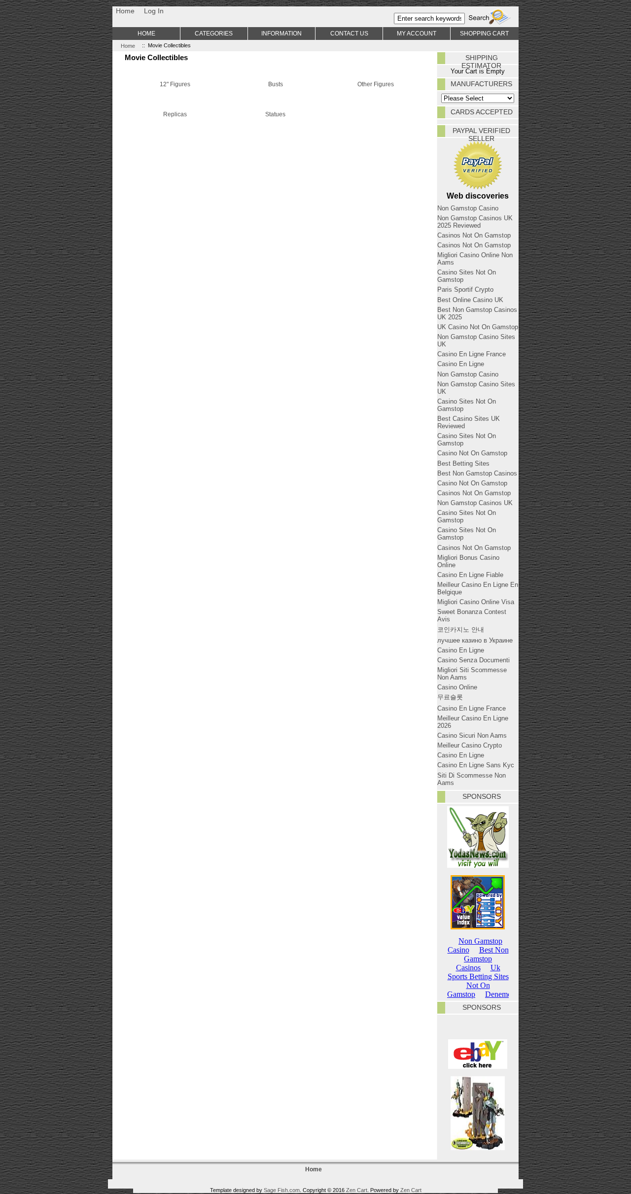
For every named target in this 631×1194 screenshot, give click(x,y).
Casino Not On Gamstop (472, 453)
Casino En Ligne (460, 364)
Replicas (175, 114)
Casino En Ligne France (471, 354)
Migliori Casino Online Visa (475, 602)
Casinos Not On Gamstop (474, 235)
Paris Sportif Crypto (465, 289)
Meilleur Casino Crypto (469, 745)
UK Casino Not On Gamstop (477, 327)
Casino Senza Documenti (473, 660)
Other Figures (375, 84)
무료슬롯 (450, 697)
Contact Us (349, 33)
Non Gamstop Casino (467, 208)
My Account (416, 33)
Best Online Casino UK (470, 300)
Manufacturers (481, 84)
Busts (275, 84)
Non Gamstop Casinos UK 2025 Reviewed (475, 221)
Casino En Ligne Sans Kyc (475, 765)
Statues (275, 114)
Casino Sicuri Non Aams (472, 735)
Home (125, 11)
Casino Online (457, 687)
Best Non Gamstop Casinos (477, 473)
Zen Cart (356, 1190)
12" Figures (175, 84)
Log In (154, 11)
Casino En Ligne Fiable (470, 575)
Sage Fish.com (282, 1190)
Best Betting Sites (463, 463)
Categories (214, 33)
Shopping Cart (484, 33)
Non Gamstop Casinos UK (475, 503)
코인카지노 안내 (460, 629)
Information (281, 33)
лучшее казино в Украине (475, 640)
